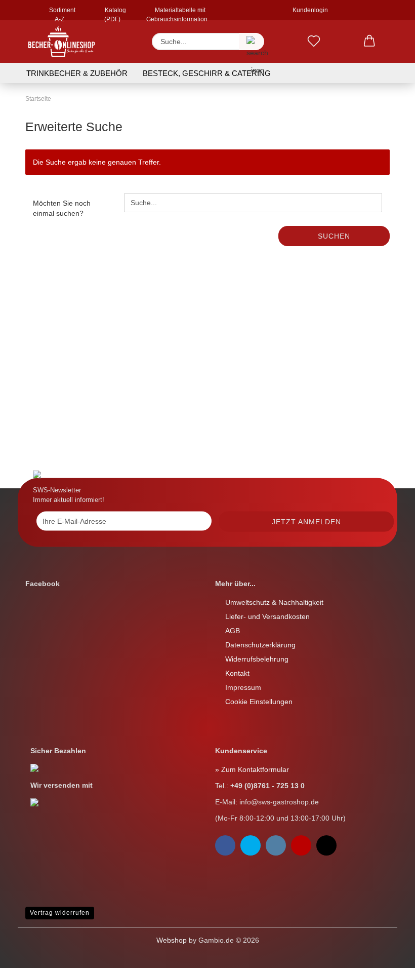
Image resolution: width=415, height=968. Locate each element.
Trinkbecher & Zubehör (77, 73)
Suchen (334, 236)
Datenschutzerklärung (260, 645)
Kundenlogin (308, 10)
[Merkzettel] (314, 41)
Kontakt (237, 673)
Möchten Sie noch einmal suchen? (62, 208)
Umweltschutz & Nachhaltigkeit (274, 602)
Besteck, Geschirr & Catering (207, 73)
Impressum (243, 687)
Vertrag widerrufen (60, 912)
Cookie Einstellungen (259, 702)
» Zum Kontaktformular (252, 769)
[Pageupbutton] (28, 952)
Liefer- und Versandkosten (267, 616)
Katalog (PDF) (114, 13)
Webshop (171, 940)
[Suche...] (251, 41)
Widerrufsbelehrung (256, 659)
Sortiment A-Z (61, 13)
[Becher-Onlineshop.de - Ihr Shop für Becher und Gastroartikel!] (61, 41)
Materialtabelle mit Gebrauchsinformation (177, 13)
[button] (369, 41)
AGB (232, 631)
